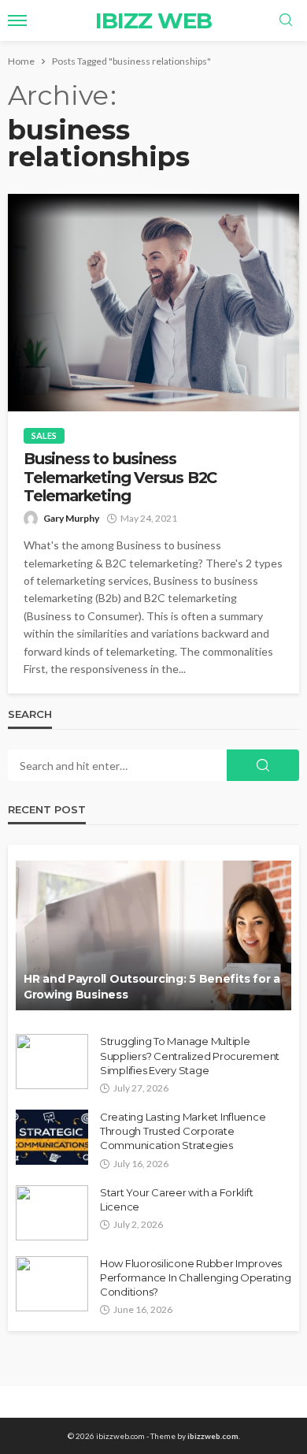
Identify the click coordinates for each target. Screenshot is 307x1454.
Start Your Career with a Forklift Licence (176, 1199)
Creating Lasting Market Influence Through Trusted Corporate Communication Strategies (182, 1130)
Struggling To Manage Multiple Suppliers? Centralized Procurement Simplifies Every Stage (189, 1055)
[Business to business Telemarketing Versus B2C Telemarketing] (153, 302)
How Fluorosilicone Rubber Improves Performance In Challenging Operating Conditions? (195, 1277)
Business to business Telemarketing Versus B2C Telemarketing (120, 477)
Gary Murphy (71, 518)
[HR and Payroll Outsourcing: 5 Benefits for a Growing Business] (153, 935)
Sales (44, 435)
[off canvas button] (17, 20)
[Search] (285, 20)
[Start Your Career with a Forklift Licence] (52, 1212)
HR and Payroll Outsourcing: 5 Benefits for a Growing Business (152, 987)
